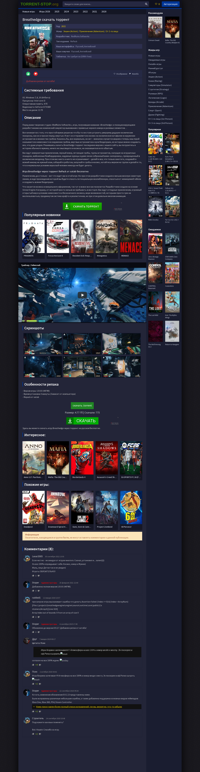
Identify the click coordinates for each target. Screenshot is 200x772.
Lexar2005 (37, 556)
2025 (57, 11)
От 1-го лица (112, 31)
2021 (63, 26)
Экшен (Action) (70, 31)
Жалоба (135, 74)
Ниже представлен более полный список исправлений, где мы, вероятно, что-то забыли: (79, 706)
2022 (85, 11)
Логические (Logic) (157, 97)
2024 (66, 11)
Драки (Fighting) (156, 114)
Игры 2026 (44, 11)
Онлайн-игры (154, 64)
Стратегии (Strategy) (158, 89)
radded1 (36, 597)
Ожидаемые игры (156, 59)
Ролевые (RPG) (155, 93)
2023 (75, 11)
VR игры (152, 72)
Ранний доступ (155, 68)
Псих (34, 671)
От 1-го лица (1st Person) (160, 118)
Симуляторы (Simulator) (160, 85)
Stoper (35, 582)
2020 (103, 11)
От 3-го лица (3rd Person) (160, 123)
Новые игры (28, 11)
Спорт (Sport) (155, 110)
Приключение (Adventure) (91, 31)
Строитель (38, 718)
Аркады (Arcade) (156, 102)
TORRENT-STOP (40, 4)
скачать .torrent (82, 405)
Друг (34, 639)
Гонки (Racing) (155, 81)
